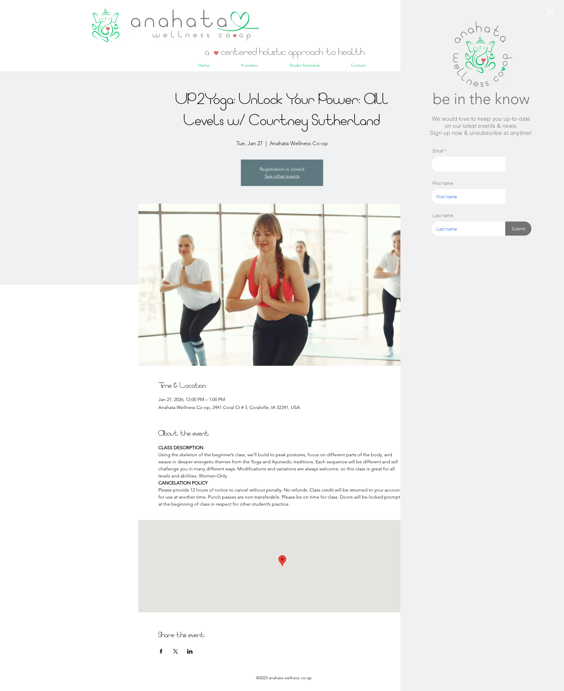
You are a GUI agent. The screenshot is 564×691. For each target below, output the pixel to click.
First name (443, 183)
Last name (443, 215)
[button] (550, 12)
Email (438, 151)
